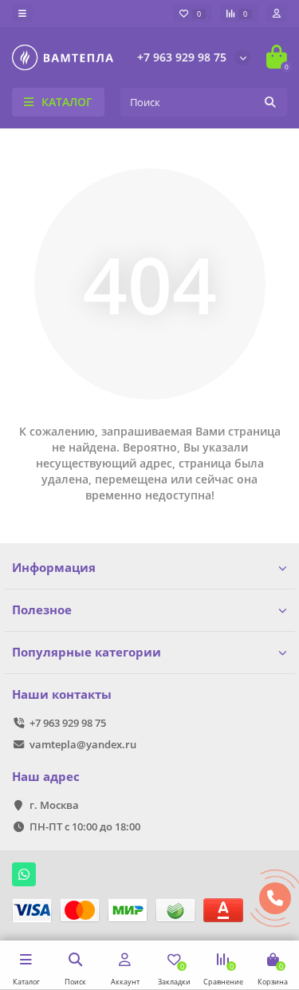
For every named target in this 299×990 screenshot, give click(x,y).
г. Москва (54, 805)
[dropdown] (22, 13)
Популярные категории (86, 652)
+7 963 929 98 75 (181, 57)
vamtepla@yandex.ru (83, 744)
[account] (276, 13)
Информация (54, 567)
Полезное (42, 609)
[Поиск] (270, 102)
